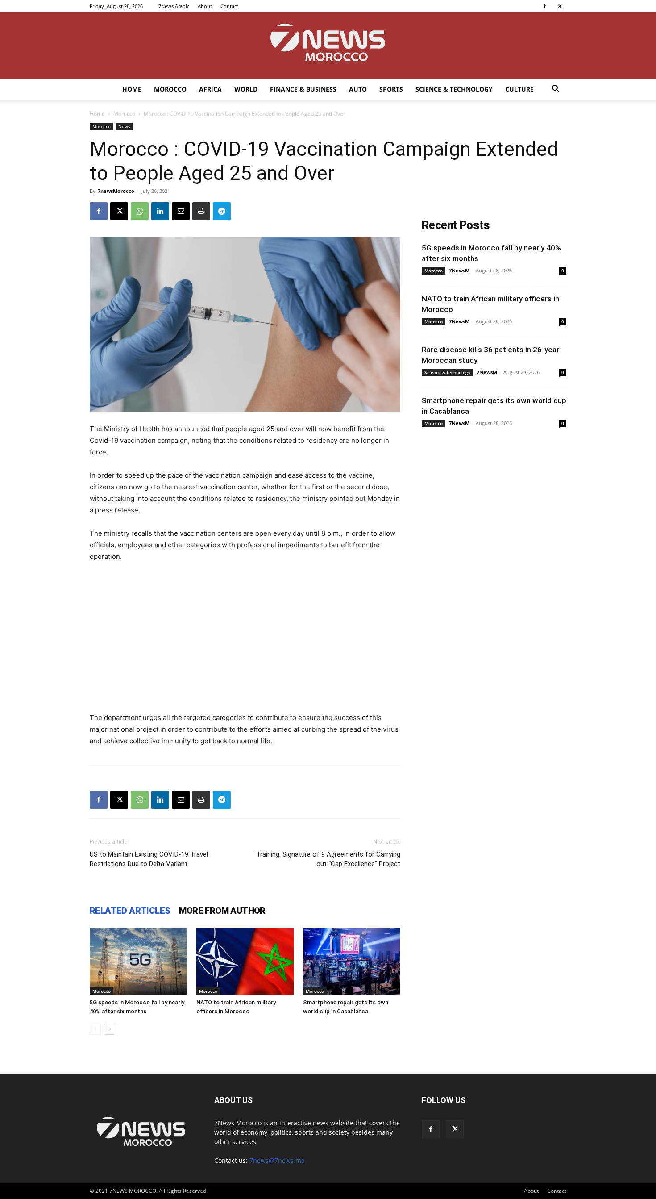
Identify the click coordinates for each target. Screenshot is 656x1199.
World (245, 89)
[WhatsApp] (140, 211)
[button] (555, 90)
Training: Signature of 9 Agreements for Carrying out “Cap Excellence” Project (328, 859)
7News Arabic (173, 6)
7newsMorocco (116, 190)
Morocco (170, 89)
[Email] (181, 211)
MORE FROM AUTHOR (222, 910)
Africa (210, 89)
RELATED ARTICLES (130, 910)
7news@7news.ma (277, 1160)
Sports (391, 89)
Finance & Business (303, 89)
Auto (358, 89)
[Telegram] (222, 211)
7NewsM (459, 270)
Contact (229, 6)
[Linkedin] (160, 211)
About (205, 6)
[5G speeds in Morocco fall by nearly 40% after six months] (138, 961)
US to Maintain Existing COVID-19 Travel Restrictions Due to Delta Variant (149, 859)
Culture (519, 89)
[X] (559, 6)
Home (131, 89)
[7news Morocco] (328, 45)
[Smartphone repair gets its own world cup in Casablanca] (351, 961)
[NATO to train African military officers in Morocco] (245, 961)
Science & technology (454, 89)
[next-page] (109, 1029)
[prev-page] (95, 1029)
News (124, 126)
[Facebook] (545, 6)
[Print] (201, 211)
